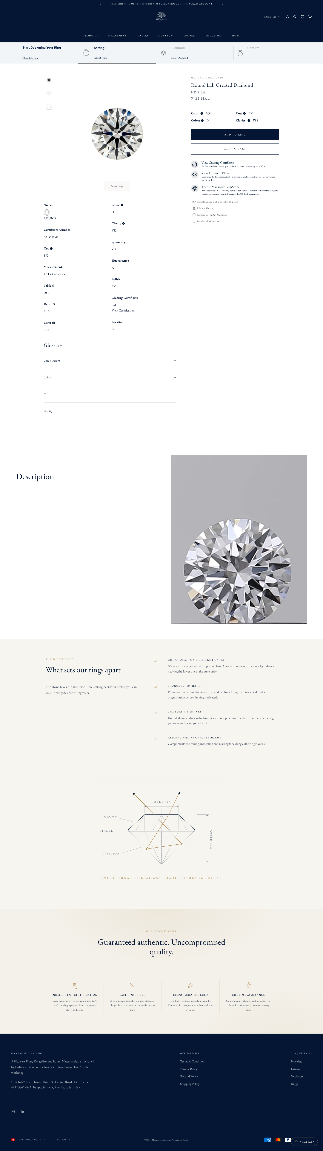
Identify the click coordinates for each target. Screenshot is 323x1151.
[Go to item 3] (49, 107)
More (236, 35)
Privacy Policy (188, 1069)
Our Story (166, 35)
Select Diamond (179, 57)
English (270, 16)
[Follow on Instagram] (13, 1111)
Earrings (296, 1069)
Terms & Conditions (193, 1061)
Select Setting (100, 57)
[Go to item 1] (49, 80)
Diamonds (90, 35)
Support (190, 35)
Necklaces (297, 1076)
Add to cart (235, 148)
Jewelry (142, 35)
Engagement (117, 35)
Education (214, 35)
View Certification (123, 310)
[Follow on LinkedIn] (23, 1111)
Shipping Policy (189, 1084)
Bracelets (296, 1061)
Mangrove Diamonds (207, 77)
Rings (294, 1084)
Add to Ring (235, 134)
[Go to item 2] (49, 93)
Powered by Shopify (181, 1139)
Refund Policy (189, 1076)
